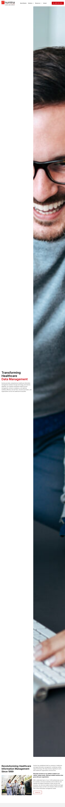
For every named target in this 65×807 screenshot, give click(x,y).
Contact (45, 3)
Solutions (30, 3)
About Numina (23, 3)
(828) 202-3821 (58, 3)
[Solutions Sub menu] (33, 3)
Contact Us (37, 792)
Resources (37, 3)
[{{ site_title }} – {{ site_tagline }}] (8, 3)
